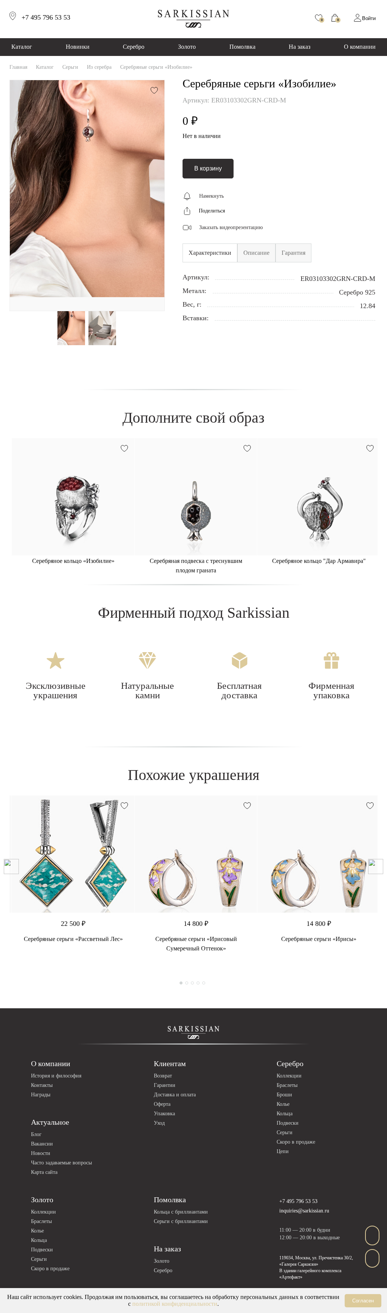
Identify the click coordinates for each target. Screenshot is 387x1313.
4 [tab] (198, 982)
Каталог (21, 46)
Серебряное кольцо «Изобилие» (73, 561)
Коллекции (289, 1076)
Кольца (285, 1113)
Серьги (285, 1132)
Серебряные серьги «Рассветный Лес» (73, 939)
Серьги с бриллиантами (181, 1221)
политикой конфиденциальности (174, 1304)
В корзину (208, 168)
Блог (36, 1134)
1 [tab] (181, 982)
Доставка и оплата (175, 1095)
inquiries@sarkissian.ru (304, 1211)
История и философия (56, 1076)
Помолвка (242, 46)
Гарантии (164, 1085)
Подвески (288, 1123)
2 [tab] (186, 982)
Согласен (363, 1301)
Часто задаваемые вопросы (61, 1163)
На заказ (299, 46)
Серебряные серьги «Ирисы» (318, 939)
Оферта (162, 1104)
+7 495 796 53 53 (298, 1201)
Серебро (133, 46)
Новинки (78, 46)
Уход (159, 1123)
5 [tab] (203, 982)
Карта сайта (44, 1172)
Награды (40, 1095)
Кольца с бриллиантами (181, 1212)
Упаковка (164, 1113)
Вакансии (42, 1144)
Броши (284, 1095)
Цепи (283, 1151)
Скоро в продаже (296, 1142)
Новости (40, 1153)
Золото (187, 46)
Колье (283, 1104)
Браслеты (287, 1085)
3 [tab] (192, 982)
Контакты (42, 1085)
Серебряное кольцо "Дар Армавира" (319, 561)
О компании (360, 46)
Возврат (163, 1076)
